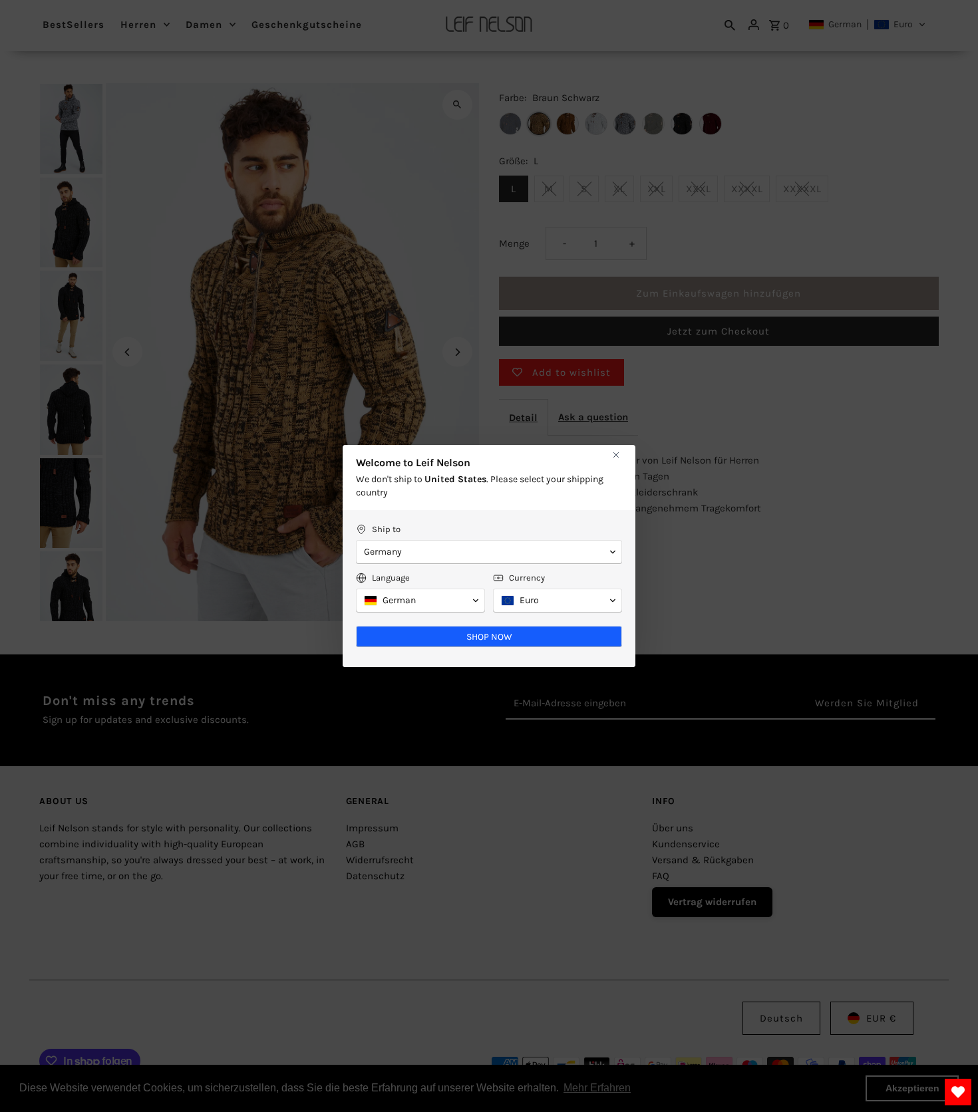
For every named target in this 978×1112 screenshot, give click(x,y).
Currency (527, 578)
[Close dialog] (616, 455)
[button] (489, 552)
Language (391, 578)
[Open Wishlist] (958, 1092)
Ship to (386, 529)
